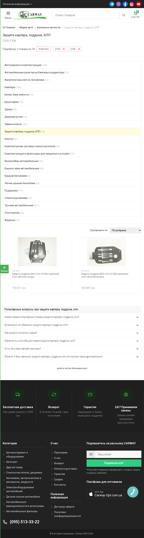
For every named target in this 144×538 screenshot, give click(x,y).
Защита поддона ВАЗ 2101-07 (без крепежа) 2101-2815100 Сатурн (35, 275)
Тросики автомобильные (22, 205)
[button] (106, 494)
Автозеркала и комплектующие (26, 65)
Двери (11, 109)
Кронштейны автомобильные (24, 161)
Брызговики (14, 102)
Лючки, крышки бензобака (22, 183)
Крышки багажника (17, 175)
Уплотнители (14, 212)
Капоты (11, 138)
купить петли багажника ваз (72, 368)
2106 (72, 49)
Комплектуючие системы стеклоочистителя (32, 146)
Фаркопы (12, 220)
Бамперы (13, 87)
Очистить (44, 49)
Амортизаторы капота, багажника (27, 79)
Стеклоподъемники (18, 198)
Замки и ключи (16, 124)
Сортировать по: (99, 230)
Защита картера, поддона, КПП (25, 131)
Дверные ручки (16, 116)
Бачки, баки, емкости (19, 94)
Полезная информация (16, 4)
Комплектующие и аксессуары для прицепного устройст (40, 153)
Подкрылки (14, 190)
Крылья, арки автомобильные (24, 168)
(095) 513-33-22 (24, 522)
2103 (57, 49)
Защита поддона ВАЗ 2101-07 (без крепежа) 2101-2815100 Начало (104, 275)
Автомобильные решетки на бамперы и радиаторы (37, 72)
